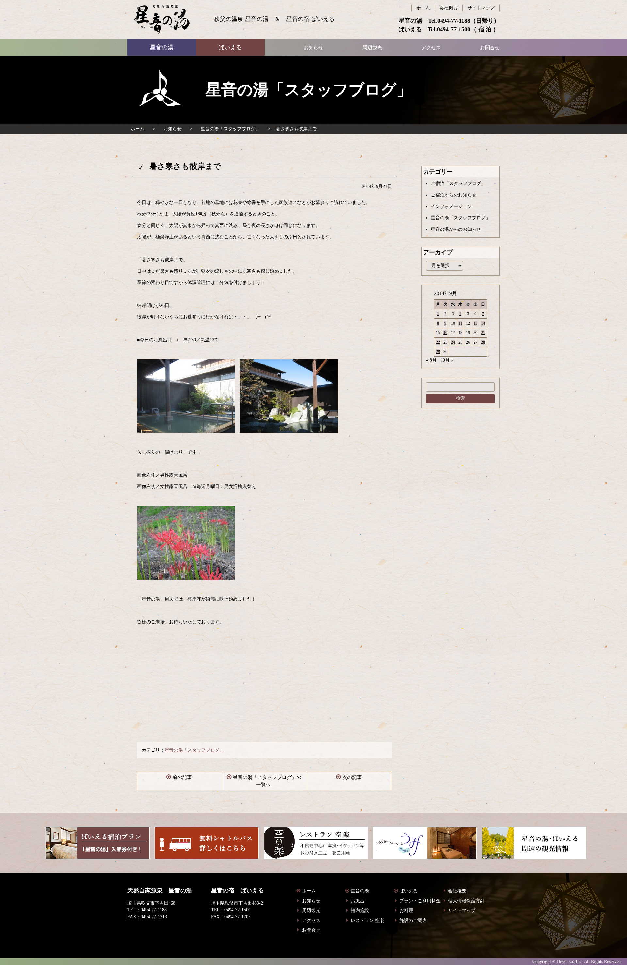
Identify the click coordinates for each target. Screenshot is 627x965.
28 (483, 342)
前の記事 (182, 777)
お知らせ (172, 129)
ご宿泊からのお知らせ (453, 195)
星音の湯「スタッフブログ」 (230, 129)
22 (438, 342)
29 (438, 351)
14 (483, 323)
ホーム (137, 129)
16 (445, 332)
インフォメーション (451, 206)
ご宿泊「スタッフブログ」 (458, 183)
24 (453, 342)
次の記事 (352, 777)
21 (483, 332)
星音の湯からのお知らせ (456, 229)
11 (460, 323)
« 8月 (431, 360)
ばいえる (162, 19)
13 (475, 323)
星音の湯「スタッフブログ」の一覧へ (267, 781)
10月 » (447, 360)
